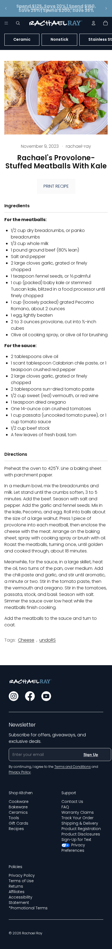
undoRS (47, 640)
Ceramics (18, 812)
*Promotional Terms (28, 908)
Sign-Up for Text (76, 839)
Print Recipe (56, 186)
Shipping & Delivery (79, 823)
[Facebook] (30, 696)
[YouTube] (46, 696)
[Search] (18, 23)
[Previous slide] (6, 8)
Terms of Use (21, 881)
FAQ (65, 807)
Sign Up (90, 754)
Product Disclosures (80, 834)
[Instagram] (13, 696)
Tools (14, 818)
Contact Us (72, 801)
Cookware (19, 801)
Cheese (26, 640)
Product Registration (81, 828)
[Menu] (6, 23)
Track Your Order (77, 818)
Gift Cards (18, 823)
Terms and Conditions (72, 766)
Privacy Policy (22, 875)
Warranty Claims (77, 812)
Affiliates (16, 891)
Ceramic (21, 39)
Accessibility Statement (20, 899)
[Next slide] (106, 8)
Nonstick (59, 39)
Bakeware (18, 807)
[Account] (93, 23)
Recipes (16, 828)
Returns (16, 886)
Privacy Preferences (73, 847)
